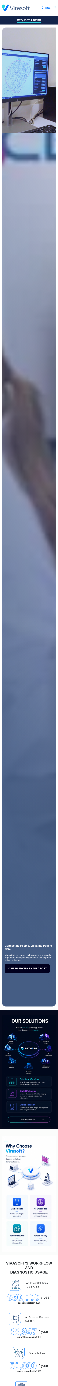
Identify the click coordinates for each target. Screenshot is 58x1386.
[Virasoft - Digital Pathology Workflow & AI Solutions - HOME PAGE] (16, 8)
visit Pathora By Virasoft (27, 968)
